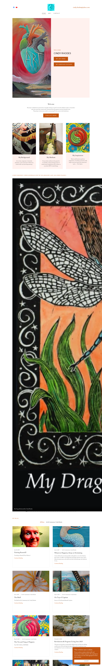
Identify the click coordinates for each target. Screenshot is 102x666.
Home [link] (44, 13)
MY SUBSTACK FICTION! (64, 64)
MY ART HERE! (61, 58)
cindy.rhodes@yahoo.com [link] (81, 7)
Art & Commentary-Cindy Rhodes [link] (54, 522)
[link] (13, 7)
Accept (86, 661)
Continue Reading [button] (18, 558)
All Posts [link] (42, 522)
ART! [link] (49, 13)
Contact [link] (56, 13)
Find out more (51, 115)
